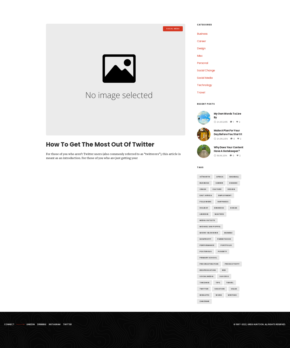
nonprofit (205, 239)
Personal (202, 63)
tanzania (204, 282)
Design (201, 48)
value (234, 289)
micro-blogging (209, 233)
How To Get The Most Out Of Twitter (100, 144)
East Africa (206, 195)
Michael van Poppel (210, 226)
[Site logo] (16, 8)
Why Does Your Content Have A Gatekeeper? (228, 149)
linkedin (204, 214)
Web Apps (204, 295)
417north (205, 177)
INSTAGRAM (54, 324)
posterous (206, 251)
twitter (204, 289)
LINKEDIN (31, 324)
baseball (234, 177)
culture (216, 189)
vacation (219, 289)
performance (207, 245)
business (204, 183)
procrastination (209, 264)
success (224, 276)
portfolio (226, 245)
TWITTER (67, 324)
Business (202, 34)
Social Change (206, 70)
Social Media (204, 78)
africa (219, 177)
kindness (219, 208)
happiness (223, 201)
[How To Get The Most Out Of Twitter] (115, 79)
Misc (200, 56)
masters (219, 214)
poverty (222, 251)
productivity (232, 264)
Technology (204, 85)
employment (225, 195)
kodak (233, 208)
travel (229, 282)
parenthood (224, 239)
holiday (204, 208)
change (233, 183)
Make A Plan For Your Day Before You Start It (228, 132)
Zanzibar (204, 301)
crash (203, 189)
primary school (208, 257)
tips (218, 282)
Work (219, 295)
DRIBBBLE (41, 324)
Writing (232, 295)
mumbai (228, 233)
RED (224, 270)
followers (205, 201)
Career (201, 41)
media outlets (207, 220)
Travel (201, 92)
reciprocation (208, 270)
